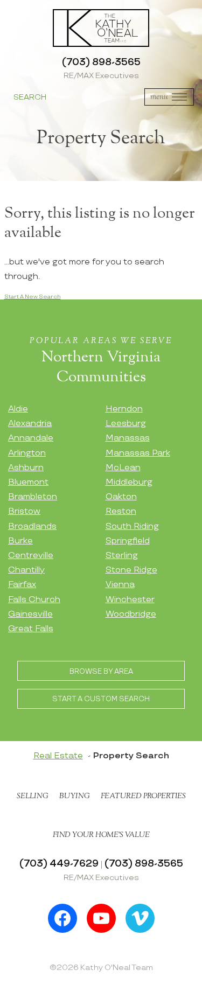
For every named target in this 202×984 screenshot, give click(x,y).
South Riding (132, 526)
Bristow (24, 511)
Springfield (128, 541)
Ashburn (26, 468)
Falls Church (34, 600)
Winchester (130, 600)
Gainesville (30, 614)
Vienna (120, 585)
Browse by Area (101, 671)
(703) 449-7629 (59, 863)
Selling (32, 796)
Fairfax (22, 585)
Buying (74, 796)
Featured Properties (143, 796)
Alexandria (30, 423)
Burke (20, 541)
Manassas (128, 438)
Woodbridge (131, 614)
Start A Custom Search (101, 699)
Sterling (122, 555)
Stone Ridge (131, 570)
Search (29, 97)
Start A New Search (32, 297)
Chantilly (26, 570)
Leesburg (126, 423)
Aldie (18, 409)
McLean (123, 468)
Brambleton (32, 497)
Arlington (27, 453)
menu (159, 97)
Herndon (124, 409)
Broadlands (32, 526)
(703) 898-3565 (101, 62)
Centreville (30, 555)
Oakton (121, 497)
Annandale (30, 438)
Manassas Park (138, 453)
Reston (121, 511)
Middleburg (129, 482)
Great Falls (30, 629)
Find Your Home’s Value (101, 835)
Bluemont (28, 482)
